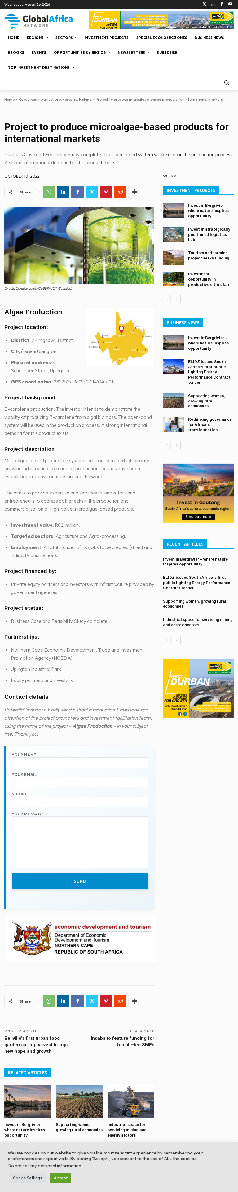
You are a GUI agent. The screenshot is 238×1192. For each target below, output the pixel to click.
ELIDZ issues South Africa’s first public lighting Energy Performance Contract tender (209, 372)
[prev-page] (167, 299)
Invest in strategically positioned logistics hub (209, 234)
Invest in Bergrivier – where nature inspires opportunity (24, 1130)
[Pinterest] (106, 192)
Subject (21, 794)
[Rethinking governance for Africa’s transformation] (173, 424)
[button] (226, 82)
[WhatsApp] (49, 192)
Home (9, 99)
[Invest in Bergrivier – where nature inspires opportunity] (27, 1101)
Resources (28, 99)
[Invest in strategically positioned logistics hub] (173, 234)
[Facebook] (221, 4)
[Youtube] (230, 4)
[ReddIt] (120, 192)
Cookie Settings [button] (27, 1177)
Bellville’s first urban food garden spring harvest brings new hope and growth (36, 1044)
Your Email (24, 774)
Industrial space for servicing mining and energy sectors (127, 1130)
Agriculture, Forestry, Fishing (66, 99)
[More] (134, 192)
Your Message (28, 814)
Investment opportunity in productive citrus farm (209, 279)
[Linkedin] (213, 4)
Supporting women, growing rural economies (206, 401)
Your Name (24, 754)
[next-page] (177, 299)
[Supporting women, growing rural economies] (79, 1101)
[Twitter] (204, 4)
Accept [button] (61, 1177)
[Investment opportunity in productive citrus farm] (173, 279)
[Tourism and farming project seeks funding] (173, 257)
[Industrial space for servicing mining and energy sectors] (131, 1101)
